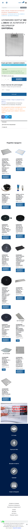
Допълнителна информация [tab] (8, 124)
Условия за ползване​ (14, 503)
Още (18, 340)
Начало (3, 10)
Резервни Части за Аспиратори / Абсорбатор (11, 104)
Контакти (14, 513)
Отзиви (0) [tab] (4, 127)
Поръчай (14, 94)
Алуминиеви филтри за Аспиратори (14, 103)
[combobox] (3, 89)
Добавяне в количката (19, 79)
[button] (24, 34)
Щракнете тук (14, 418)
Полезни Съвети (14, 515)
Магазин (7, 10)
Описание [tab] (4, 122)
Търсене (23, 7)
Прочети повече (17, 527)
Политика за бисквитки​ (14, 505)
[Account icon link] (26, 2)
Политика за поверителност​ (14, 507)
